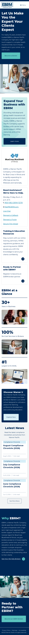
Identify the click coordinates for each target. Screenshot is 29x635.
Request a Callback (10, 215)
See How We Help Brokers (11, 559)
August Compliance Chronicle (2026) (13, 446)
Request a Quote (10, 220)
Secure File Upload (10, 224)
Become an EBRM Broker (14, 619)
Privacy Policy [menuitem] (6, 630)
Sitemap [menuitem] (14, 630)
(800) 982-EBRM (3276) (14, 203)
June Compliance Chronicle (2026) (12, 485)
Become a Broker (11, 56)
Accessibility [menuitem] (22, 630)
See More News (14, 501)
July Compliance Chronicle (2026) (11, 466)
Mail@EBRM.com (12, 207)
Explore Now (11, 417)
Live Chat (7, 211)
